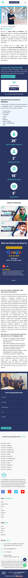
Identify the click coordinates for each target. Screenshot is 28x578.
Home (2, 526)
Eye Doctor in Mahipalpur (7, 465)
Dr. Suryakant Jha (19, 572)
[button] (12, 280)
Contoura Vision (4, 504)
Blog (2, 532)
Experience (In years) (14, 179)
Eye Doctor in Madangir (6, 445)
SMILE (2, 506)
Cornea (2, 515)
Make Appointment (14, 2)
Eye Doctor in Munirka (6, 467)
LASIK (2, 502)
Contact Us (3, 534)
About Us (3, 528)
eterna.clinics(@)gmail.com (10, 548)
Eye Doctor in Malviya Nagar (7, 452)
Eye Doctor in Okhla (5, 462)
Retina (2, 517)
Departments (14, 197)
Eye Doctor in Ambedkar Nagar (8, 458)
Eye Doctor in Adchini (6, 454)
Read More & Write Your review (14, 247)
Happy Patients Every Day (14, 144)
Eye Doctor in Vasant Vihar (7, 460)
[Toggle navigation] (25, 2)
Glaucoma (3, 512)
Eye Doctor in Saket (5, 443)
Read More (13, 88)
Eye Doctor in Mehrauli (6, 469)
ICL (1, 508)
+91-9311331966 (7, 552)
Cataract (3, 510)
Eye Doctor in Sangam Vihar (7, 449)
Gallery (2, 530)
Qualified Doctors (14, 162)
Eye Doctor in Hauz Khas (6, 456)
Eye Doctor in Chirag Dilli (6, 447)
